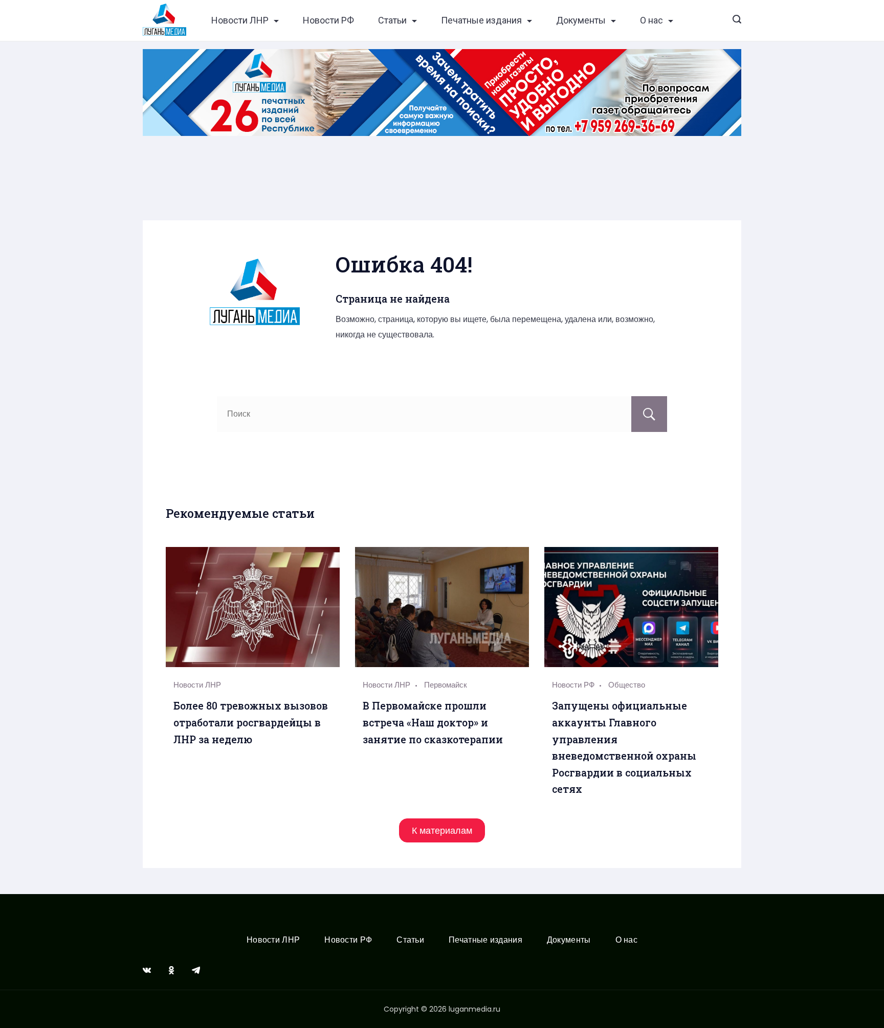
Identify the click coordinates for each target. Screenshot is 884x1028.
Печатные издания (481, 20)
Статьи (392, 20)
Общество (626, 684)
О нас (651, 20)
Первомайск (445, 684)
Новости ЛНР (240, 20)
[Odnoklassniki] (171, 970)
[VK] (147, 970)
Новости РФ (328, 20)
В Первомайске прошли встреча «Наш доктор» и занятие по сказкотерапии (433, 722)
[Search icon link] (737, 20)
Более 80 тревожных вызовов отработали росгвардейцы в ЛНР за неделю (250, 722)
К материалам (442, 830)
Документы (581, 20)
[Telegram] (196, 970)
